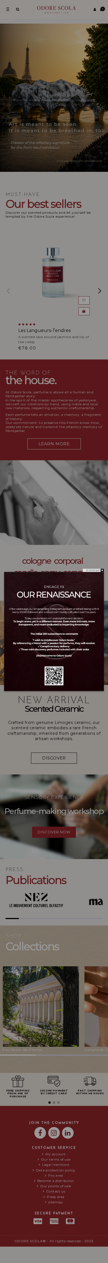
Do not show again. (93, 570)
